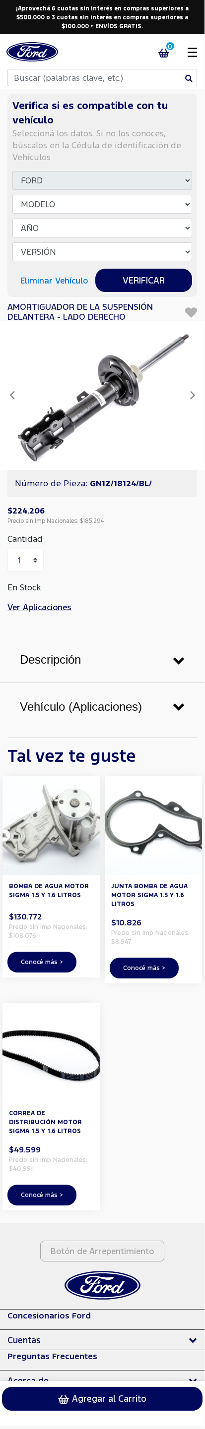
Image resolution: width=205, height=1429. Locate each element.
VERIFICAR (144, 280)
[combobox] (102, 77)
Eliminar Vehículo (54, 280)
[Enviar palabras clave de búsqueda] (189, 78)
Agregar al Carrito (107, 1398)
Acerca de (28, 1380)
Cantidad (25, 538)
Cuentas (24, 1339)
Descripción (50, 659)
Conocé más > (42, 962)
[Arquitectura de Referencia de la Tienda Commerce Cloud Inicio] (32, 52)
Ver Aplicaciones (39, 607)
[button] (12, 395)
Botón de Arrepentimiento (102, 1251)
